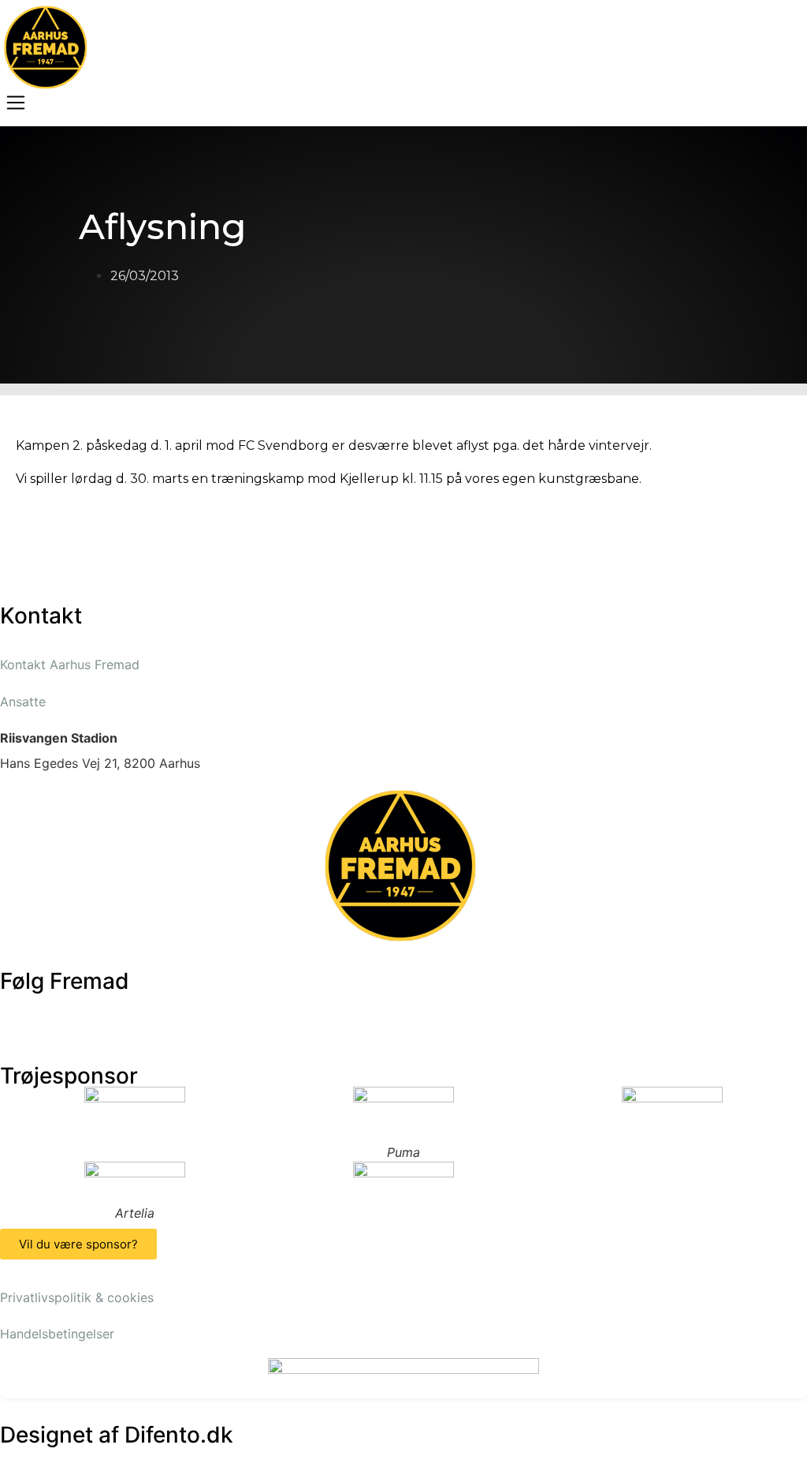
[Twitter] (63, 1011)
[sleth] (134, 1108)
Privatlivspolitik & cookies (77, 1297)
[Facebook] (19, 1011)
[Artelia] (134, 1183)
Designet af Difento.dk (116, 1434)
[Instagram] (149, 1011)
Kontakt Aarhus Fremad (69, 664)
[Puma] (403, 1115)
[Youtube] (106, 1011)
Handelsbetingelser (57, 1334)
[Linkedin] (193, 1011)
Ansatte (23, 701)
